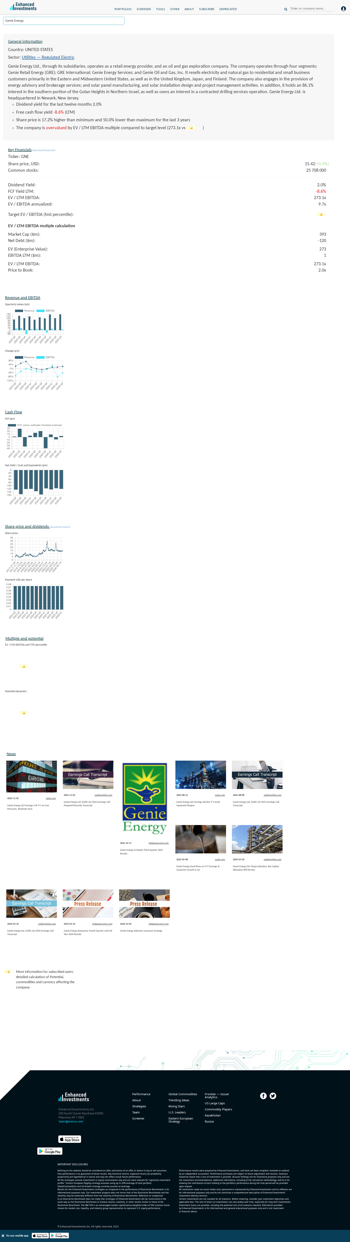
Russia (209, 1121)
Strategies (139, 1106)
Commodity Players (218, 1109)
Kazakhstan (213, 1115)
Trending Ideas (179, 1100)
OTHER (174, 9)
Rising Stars (177, 1106)
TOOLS (160, 9)
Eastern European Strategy (181, 1120)
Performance (141, 1094)
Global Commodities (183, 1094)
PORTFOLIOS (123, 9)
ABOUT (189, 9)
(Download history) (60, 527)
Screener (138, 1118)
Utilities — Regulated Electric (48, 57)
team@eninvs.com (71, 1121)
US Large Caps (215, 1103)
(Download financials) (43, 150)
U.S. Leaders (177, 1112)
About (136, 1100)
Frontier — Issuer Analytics (217, 1096)
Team (136, 1112)
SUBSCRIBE (206, 9)
